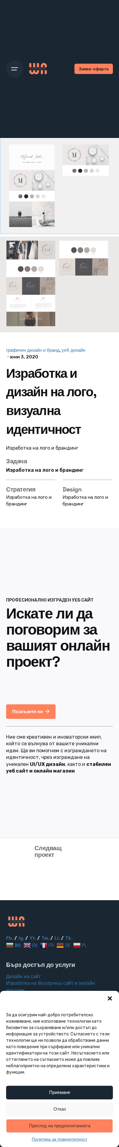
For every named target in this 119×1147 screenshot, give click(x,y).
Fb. (9, 938)
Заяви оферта (94, 69)
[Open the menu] (14, 68)
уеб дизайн (73, 350)
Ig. (21, 938)
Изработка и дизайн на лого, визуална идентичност (56, 875)
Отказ (59, 1109)
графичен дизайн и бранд (33, 350)
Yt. (33, 938)
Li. (57, 938)
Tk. (69, 938)
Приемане (59, 1092)
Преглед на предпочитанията (59, 1125)
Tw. (45, 938)
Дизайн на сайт (23, 977)
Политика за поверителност (59, 1139)
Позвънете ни (27, 711)
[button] (110, 998)
